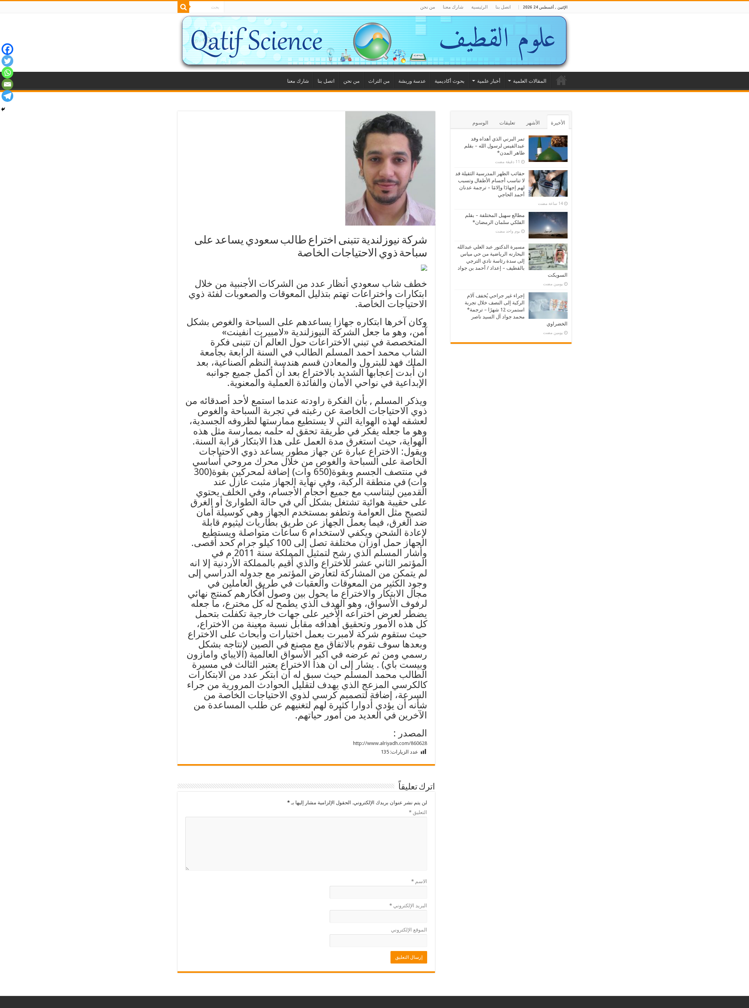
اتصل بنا (503, 7)
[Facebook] (7, 49)
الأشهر (533, 123)
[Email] (7, 84)
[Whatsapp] (7, 72)
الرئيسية (479, 7)
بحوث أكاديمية (450, 81)
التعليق (418, 812)
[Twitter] (7, 61)
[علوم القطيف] (374, 42)
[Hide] (3, 109)
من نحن (427, 7)
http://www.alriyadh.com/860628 (390, 743)
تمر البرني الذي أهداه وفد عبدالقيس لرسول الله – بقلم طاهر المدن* (494, 146)
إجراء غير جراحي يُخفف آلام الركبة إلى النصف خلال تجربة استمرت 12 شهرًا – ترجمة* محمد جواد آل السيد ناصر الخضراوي (516, 310)
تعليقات (507, 123)
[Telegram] (7, 96)
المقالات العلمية (530, 81)
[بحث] (183, 7)
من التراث (379, 81)
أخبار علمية (489, 81)
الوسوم (480, 123)
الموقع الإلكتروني (409, 930)
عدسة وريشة (412, 81)
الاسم (419, 881)
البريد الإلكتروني (408, 905)
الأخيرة (558, 123)
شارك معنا (453, 7)
